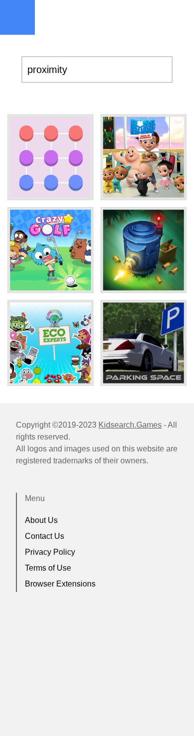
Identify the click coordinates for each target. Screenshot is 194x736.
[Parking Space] (143, 342)
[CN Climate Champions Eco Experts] (50, 342)
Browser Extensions (60, 584)
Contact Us (44, 536)
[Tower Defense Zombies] (143, 250)
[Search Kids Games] (178, 18)
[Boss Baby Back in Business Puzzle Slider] (143, 157)
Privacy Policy (50, 552)
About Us (41, 520)
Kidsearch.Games (130, 425)
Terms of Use (48, 568)
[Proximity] (50, 157)
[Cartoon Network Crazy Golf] (50, 250)
